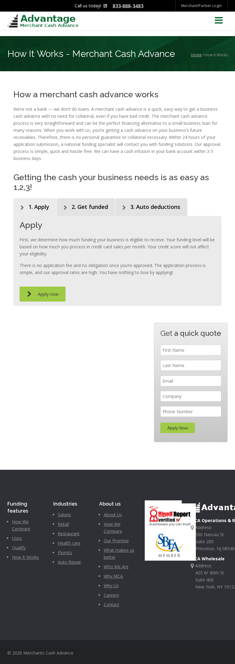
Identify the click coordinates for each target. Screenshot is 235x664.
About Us (113, 514)
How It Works (25, 557)
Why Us (111, 585)
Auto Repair (69, 562)
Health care (69, 543)
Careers (111, 595)
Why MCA (113, 576)
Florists (65, 552)
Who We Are (116, 566)
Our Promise (116, 540)
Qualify (19, 548)
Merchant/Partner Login (201, 5)
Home (196, 54)
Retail (63, 524)
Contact (111, 604)
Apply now (48, 294)
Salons (64, 514)
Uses (17, 538)
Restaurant (69, 533)
